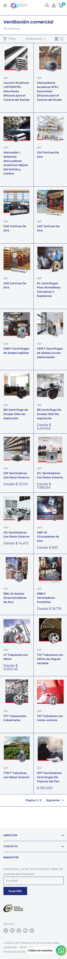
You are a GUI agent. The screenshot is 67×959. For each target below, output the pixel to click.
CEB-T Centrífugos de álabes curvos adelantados (50, 353)
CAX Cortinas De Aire (14, 228)
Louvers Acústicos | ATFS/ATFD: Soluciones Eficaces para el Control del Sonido (16, 91)
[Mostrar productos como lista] (62, 38)
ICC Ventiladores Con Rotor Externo (16, 534)
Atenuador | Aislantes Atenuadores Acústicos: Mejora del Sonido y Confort (15, 163)
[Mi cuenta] (53, 5)
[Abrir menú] (5, 5)
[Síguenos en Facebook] (5, 930)
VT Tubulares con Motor (15, 657)
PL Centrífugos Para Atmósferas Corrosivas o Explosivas (48, 290)
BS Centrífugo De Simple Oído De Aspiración (49, 414)
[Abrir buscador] (47, 5)
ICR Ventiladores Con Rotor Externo (16, 475)
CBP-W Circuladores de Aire (48, 537)
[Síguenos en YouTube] (25, 930)
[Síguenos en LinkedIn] (32, 930)
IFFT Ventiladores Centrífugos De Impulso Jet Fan (49, 777)
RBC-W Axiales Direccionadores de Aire (15, 598)
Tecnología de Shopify (16, 951)
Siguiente (53, 800)
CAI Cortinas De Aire (48, 154)
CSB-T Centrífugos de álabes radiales (16, 350)
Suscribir (15, 891)
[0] (61, 5)
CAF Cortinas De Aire (48, 228)
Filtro (12, 38)
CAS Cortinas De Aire (14, 285)
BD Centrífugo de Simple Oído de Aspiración (15, 414)
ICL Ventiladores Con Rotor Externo (50, 475)
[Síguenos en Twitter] (12, 930)
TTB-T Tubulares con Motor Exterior (16, 775)
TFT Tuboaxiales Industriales (14, 718)
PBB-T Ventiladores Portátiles (46, 598)
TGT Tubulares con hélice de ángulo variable (50, 659)
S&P (5, 77)
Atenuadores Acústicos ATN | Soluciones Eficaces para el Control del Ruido (49, 91)
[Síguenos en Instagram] (18, 930)
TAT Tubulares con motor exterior (50, 718)
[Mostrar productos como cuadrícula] (56, 38)
